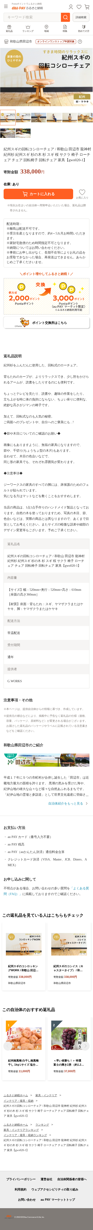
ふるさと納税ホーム (16, 1095)
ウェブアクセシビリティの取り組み (54, 1189)
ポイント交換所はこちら (49, 322)
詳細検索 (81, 17)
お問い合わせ (27, 1199)
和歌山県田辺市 (21, 41)
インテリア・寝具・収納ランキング (25, 1135)
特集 (65, 31)
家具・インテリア (46, 1095)
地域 (46, 31)
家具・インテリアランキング (21, 1130)
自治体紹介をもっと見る (65, 803)
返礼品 (9, 31)
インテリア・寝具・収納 (18, 1100)
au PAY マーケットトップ (58, 1199)
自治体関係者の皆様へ (72, 1179)
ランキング (28, 31)
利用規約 (20, 1189)
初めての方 (83, 31)
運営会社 (46, 1179)
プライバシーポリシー (21, 1179)
